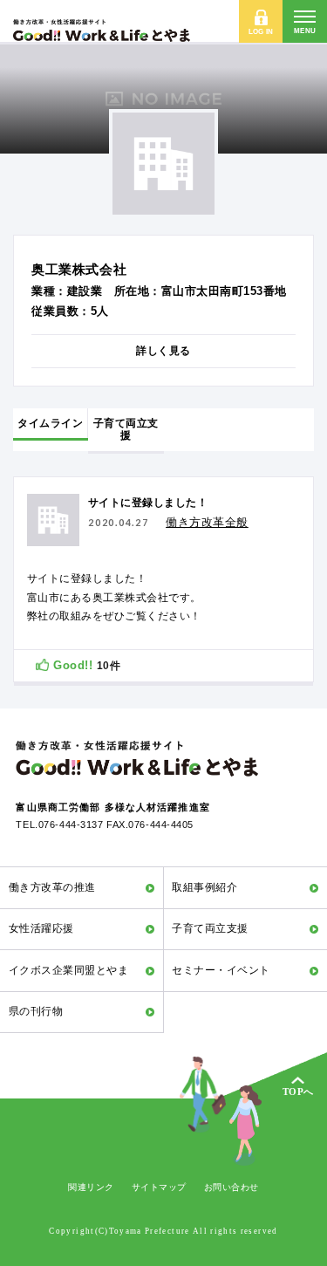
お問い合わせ (231, 1187)
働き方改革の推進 (52, 887)
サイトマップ (159, 1187)
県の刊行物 (36, 1011)
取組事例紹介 (204, 887)
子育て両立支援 (210, 928)
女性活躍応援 (41, 928)
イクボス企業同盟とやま (68, 970)
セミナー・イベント (220, 970)
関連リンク (91, 1187)
